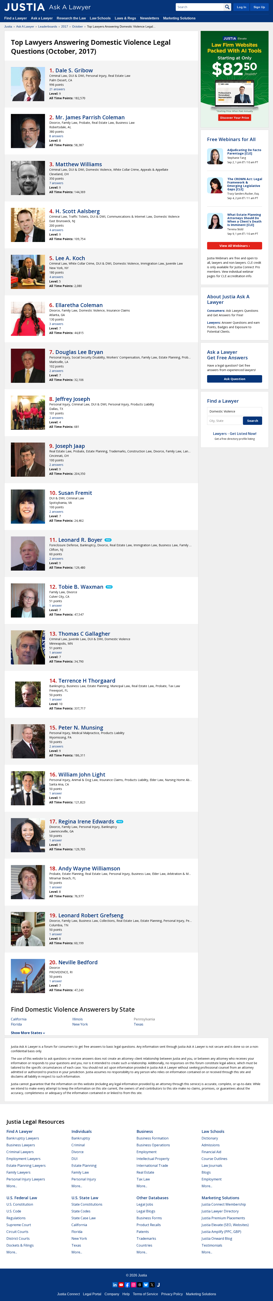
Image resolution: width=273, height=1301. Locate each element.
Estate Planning (84, 1165)
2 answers (56, 371)
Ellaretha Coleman (79, 305)
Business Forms (149, 1218)
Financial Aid (211, 1151)
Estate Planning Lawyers (26, 1165)
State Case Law (83, 1218)
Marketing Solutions (179, 18)
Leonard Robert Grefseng (90, 915)
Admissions (211, 1145)
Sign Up (259, 7)
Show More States (26, 1032)
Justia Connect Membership (224, 1204)
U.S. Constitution (19, 1204)
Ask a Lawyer (42, 18)
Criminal (78, 1145)
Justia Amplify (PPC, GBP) (221, 1231)
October (77, 26)
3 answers (56, 324)
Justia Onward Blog (217, 1238)
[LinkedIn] (115, 1284)
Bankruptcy (80, 1138)
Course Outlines (214, 1158)
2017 (64, 26)
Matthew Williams (78, 164)
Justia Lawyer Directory (220, 1211)
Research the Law (71, 18)
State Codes (80, 1211)
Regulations (16, 1218)
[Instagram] (133, 1284)
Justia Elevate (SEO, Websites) (225, 1224)
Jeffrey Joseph (72, 398)
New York (80, 1024)
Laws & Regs (125, 18)
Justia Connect (68, 1294)
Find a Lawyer (15, 18)
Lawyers (213, 323)
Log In (241, 7)
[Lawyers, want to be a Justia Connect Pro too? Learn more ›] (108, 539)
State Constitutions (86, 1204)
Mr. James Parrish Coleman (90, 117)
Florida (16, 1024)
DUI (74, 1158)
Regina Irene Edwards (86, 821)
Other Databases (152, 1197)
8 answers (56, 136)
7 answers (56, 183)
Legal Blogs (145, 1211)
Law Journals (212, 1165)
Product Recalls (148, 1224)
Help (126, 1294)
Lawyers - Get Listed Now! (234, 433)
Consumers (215, 311)
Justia (8, 26)
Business (144, 1131)
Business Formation (152, 1138)
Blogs (206, 1172)
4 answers (56, 230)
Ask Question (234, 379)
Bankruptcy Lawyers (22, 1138)
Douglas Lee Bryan (79, 351)
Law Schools (100, 18)
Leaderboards (47, 26)
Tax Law (143, 1179)
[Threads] (139, 1284)
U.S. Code (13, 1211)
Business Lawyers (20, 1145)
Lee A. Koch (70, 258)
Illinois (77, 1019)
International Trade (152, 1165)
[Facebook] (127, 1284)
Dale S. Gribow (74, 70)
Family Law (80, 1172)
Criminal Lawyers (20, 1151)
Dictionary (210, 1138)
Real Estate (145, 1172)
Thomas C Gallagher (84, 633)
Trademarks (146, 1238)
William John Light (81, 774)
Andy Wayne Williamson (89, 868)
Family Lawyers (18, 1172)
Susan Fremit (75, 492)
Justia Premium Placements (223, 1218)
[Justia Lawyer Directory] (158, 1284)
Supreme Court (18, 1224)
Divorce (77, 1151)
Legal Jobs (144, 1204)
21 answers (57, 89)
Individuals (81, 1131)
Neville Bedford (78, 962)
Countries (144, 1245)
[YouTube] (121, 1284)
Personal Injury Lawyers (25, 1179)
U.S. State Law (84, 1197)
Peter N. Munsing (80, 727)
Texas (138, 1024)
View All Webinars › (234, 245)
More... (11, 1186)
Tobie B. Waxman (80, 586)
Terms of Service (145, 1294)
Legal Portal (92, 1294)
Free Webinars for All (231, 139)
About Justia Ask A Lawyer (228, 299)
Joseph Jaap (70, 445)
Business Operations (153, 1145)
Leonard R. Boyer (80, 539)
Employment (146, 1151)
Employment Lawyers (23, 1158)
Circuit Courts (17, 1231)
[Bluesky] (145, 1284)
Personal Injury (83, 1179)
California (18, 1019)
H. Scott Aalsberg (77, 211)
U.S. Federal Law (21, 1197)
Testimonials (212, 1245)
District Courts (18, 1238)
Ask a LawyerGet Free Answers (227, 355)
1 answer (55, 605)
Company (112, 1294)
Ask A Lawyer (25, 26)
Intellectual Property (152, 1158)
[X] (152, 1284)
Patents (142, 1231)
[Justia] (24, 7)
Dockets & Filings (20, 1245)
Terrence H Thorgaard (86, 680)
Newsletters (149, 18)
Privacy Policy (172, 1294)
